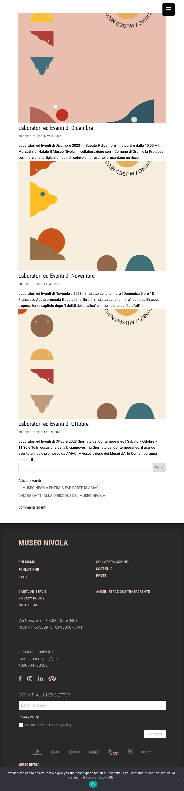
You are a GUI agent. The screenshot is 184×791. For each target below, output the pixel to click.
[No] (178, 779)
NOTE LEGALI (28, 605)
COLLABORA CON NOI (112, 562)
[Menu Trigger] (168, 9)
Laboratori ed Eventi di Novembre (56, 275)
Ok (93, 784)
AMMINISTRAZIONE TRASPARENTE (123, 592)
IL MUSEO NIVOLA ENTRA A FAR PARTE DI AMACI (59, 488)
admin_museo (32, 136)
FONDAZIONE (28, 570)
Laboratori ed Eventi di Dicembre (55, 128)
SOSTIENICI (105, 569)
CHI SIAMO (26, 562)
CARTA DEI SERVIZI (32, 592)
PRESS (101, 575)
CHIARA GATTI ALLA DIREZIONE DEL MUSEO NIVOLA (61, 496)
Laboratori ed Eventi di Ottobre (53, 423)
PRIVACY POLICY (31, 598)
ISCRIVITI (155, 733)
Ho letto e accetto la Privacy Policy (48, 725)
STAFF (23, 577)
